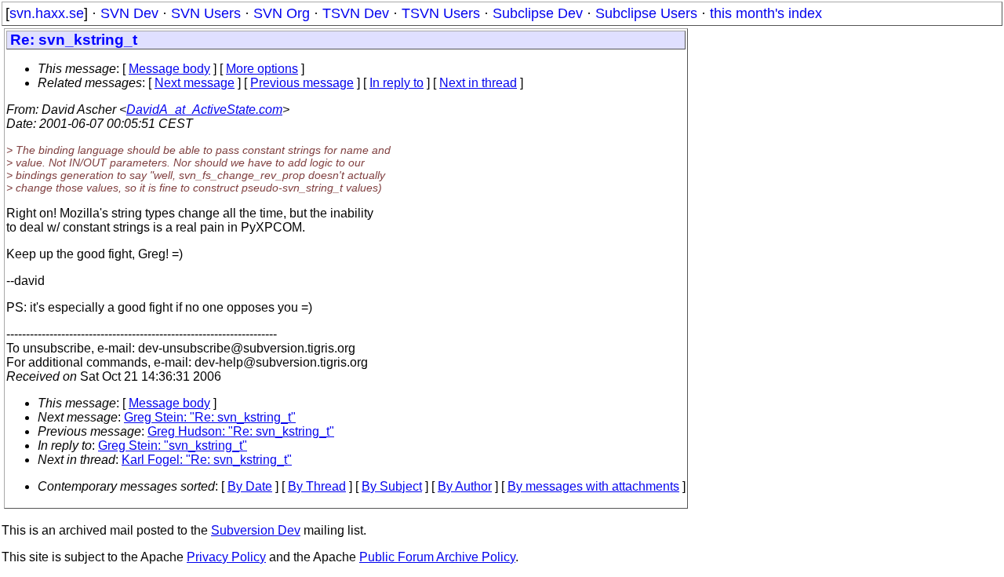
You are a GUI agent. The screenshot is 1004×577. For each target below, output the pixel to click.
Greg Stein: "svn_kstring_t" (172, 445)
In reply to (396, 82)
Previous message (302, 82)
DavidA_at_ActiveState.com (204, 109)
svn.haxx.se (46, 13)
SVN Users (206, 13)
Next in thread (478, 82)
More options (262, 68)
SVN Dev (129, 13)
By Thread (317, 486)
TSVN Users (441, 13)
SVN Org (281, 13)
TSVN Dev (355, 13)
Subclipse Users (646, 13)
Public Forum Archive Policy (437, 557)
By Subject (392, 486)
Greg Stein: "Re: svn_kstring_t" (210, 417)
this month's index (766, 13)
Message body (169, 68)
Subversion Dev (255, 530)
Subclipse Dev (538, 13)
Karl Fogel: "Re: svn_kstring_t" (207, 459)
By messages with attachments (593, 486)
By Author (465, 486)
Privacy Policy (226, 557)
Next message (195, 82)
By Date (249, 486)
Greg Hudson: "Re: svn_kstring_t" (240, 431)
